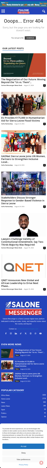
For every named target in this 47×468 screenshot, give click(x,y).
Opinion (4, 417)
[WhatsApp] (36, 334)
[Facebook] (6, 334)
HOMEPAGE (30, 38)
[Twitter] (26, 334)
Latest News (5, 406)
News (17, 355)
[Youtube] (41, 334)
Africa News (5, 395)
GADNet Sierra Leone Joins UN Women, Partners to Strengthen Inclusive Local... (23, 159)
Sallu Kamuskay (7, 124)
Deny (23, 453)
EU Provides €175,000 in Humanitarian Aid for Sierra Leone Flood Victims (23, 119)
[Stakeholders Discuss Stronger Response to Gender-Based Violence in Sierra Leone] (23, 183)
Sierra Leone (5, 399)
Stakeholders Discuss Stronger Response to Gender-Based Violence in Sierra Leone (22, 200)
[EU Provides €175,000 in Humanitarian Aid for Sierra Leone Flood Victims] (23, 103)
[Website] (31, 334)
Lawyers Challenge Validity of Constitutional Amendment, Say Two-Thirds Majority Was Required (22, 241)
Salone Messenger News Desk (11, 85)
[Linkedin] (16, 334)
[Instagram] (11, 334)
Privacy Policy (23, 465)
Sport (3, 410)
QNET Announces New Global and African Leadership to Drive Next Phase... (20, 283)
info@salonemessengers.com (27, 329)
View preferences (23, 459)
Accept (23, 446)
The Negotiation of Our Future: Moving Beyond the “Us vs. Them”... (23, 81)
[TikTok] (21, 334)
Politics (3, 413)
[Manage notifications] (41, 463)
